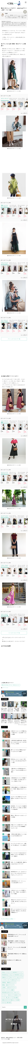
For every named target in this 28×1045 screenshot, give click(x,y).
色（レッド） (16, 685)
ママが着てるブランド (14, 979)
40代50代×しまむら (19, 974)
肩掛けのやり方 (5, 1000)
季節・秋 (3, 685)
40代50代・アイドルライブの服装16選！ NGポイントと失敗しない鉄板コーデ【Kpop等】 (19, 808)
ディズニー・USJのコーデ (7, 995)
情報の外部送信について (11, 1037)
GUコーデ (12, 977)
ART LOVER (19, 1037)
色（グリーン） (10, 685)
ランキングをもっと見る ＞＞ (8, 918)
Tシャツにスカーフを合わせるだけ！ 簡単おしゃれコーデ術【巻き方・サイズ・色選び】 (19, 854)
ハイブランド (5, 979)
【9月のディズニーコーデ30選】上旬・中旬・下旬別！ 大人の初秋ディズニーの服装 (18, 892)
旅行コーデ (17, 995)
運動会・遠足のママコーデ (8, 985)
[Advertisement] (14, 357)
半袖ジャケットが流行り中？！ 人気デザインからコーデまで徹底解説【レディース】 (18, 826)
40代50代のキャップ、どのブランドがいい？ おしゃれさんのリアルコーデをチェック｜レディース (19, 873)
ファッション (5, 687)
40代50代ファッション (17, 972)
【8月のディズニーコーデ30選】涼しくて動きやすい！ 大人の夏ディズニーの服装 (19, 733)
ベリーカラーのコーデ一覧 (14, 632)
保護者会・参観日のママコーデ (8, 982)
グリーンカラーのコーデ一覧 (14, 338)
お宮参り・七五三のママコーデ (8, 987)
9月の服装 (15, 997)
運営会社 (3, 1037)
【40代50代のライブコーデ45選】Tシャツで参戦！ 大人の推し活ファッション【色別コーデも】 (18, 779)
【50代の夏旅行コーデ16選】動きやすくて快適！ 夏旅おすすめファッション (19, 789)
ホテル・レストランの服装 (8, 990)
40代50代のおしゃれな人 (7, 974)
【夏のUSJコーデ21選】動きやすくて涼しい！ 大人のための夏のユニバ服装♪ (18, 770)
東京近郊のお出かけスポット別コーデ (10, 992)
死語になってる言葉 (15, 1000)
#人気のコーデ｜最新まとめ (14, 960)
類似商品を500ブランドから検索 (15, 91)
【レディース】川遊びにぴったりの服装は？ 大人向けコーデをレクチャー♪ (18, 798)
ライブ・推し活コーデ (7, 997)
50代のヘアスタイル (6, 972)
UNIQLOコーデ (5, 977)
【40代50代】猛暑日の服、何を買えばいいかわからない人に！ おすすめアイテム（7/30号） (19, 742)
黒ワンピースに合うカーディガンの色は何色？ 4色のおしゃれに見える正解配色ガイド (18, 911)
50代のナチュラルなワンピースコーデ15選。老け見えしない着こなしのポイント (18, 901)
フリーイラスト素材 (5, 1039)
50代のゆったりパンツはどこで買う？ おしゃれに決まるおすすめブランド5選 (18, 761)
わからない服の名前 (6, 1002)
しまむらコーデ (19, 977)
